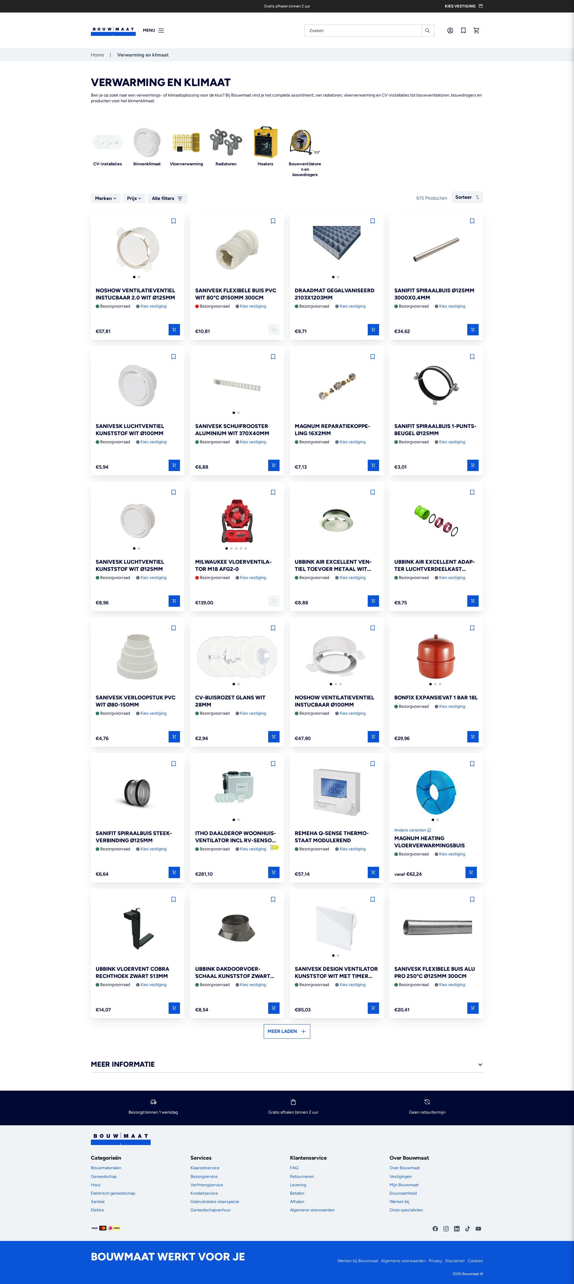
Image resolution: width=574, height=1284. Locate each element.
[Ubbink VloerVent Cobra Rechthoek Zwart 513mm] (138, 928)
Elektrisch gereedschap (113, 1193)
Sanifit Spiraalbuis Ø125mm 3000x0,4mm (434, 294)
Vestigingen (401, 1176)
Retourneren (302, 1176)
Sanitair (98, 1201)
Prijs (132, 198)
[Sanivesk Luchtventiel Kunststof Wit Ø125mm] (138, 521)
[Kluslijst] (463, 30)
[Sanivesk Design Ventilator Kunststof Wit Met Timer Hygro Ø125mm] (337, 928)
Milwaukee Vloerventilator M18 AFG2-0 (233, 565)
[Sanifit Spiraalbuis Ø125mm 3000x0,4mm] (436, 250)
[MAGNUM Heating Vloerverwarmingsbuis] (436, 793)
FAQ (294, 1167)
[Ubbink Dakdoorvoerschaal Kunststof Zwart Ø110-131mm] (237, 928)
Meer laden (282, 1031)
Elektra (97, 1210)
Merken (103, 198)
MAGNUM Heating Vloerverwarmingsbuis (429, 842)
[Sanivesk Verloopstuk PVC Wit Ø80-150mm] (138, 657)
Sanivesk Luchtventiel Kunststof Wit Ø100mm (130, 429)
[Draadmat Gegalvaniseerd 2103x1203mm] (337, 250)
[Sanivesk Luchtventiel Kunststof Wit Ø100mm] (138, 386)
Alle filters (163, 198)
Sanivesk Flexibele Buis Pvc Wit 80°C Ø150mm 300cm (235, 294)
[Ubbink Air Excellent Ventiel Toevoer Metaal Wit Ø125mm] (337, 521)
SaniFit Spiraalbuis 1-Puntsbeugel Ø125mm (435, 429)
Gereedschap (104, 1176)
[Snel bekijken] (471, 872)
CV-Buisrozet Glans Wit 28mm (230, 701)
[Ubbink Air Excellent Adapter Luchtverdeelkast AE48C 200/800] (436, 521)
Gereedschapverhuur (210, 1210)
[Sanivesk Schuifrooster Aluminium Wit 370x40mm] (237, 386)
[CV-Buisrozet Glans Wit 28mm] (237, 657)
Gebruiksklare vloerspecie (214, 1201)
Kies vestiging (154, 306)
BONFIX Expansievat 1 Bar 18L (436, 697)
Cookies (475, 1260)
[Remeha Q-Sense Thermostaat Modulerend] (337, 793)
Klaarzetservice (204, 1167)
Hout (95, 1184)
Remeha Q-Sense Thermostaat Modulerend (332, 836)
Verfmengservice (206, 1184)
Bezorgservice (204, 1176)
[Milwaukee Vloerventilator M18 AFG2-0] (237, 521)
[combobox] (369, 30)
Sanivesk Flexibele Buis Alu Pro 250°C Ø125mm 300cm (434, 972)
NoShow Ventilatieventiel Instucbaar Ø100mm (334, 701)
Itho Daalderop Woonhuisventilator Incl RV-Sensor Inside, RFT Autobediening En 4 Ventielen (235, 837)
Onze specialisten (406, 1210)
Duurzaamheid (403, 1193)
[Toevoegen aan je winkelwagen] (174, 329)
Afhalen (297, 1201)
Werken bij (399, 1201)
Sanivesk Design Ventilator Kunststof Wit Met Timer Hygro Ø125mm (336, 973)
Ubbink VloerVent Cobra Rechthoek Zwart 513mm (132, 972)
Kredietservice (204, 1193)
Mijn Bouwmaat (404, 1184)
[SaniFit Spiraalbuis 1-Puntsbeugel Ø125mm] (436, 386)
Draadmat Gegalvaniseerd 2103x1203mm (335, 294)
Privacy (435, 1260)
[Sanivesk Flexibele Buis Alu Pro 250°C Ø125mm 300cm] (436, 928)
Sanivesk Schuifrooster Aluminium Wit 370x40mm (232, 429)
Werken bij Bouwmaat (358, 1260)
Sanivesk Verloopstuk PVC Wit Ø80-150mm (135, 701)
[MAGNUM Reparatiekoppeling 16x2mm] (337, 386)
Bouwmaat (470, 1274)
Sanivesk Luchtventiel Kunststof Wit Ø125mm (130, 565)
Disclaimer (455, 1260)
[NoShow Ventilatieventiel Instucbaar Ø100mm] (337, 657)
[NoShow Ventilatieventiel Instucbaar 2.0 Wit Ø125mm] (138, 250)
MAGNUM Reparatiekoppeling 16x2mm (332, 429)
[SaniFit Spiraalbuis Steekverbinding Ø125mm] (138, 793)
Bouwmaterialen (106, 1167)
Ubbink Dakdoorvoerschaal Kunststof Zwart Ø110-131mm (232, 973)
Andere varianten (410, 830)
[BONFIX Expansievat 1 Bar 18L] (436, 657)
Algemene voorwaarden (312, 1210)
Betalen (297, 1193)
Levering (298, 1184)
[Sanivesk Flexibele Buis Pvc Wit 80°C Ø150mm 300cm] (237, 250)
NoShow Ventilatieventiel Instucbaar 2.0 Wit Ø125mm (135, 294)
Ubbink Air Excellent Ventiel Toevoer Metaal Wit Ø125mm (333, 566)
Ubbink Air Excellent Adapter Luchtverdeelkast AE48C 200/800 (434, 566)
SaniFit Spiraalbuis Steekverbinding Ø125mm (134, 836)
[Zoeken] (427, 30)
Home (97, 55)
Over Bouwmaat (405, 1167)
